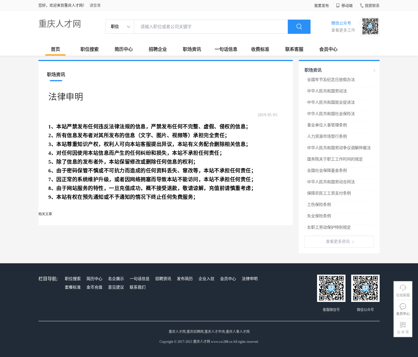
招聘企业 (158, 49)
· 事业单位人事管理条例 (326, 125)
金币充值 (94, 287)
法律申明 (250, 279)
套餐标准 (73, 287)
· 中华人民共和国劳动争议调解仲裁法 (338, 148)
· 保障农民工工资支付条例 (328, 193)
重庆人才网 (59, 23)
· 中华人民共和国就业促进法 (330, 102)
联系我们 (138, 287)
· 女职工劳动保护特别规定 (328, 227)
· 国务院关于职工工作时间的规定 (334, 159)
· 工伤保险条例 (318, 204)
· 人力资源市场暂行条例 (326, 136)
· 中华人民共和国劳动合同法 (330, 182)
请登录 (95, 5)
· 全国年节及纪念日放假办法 (330, 80)
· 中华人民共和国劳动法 (326, 91)
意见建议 (116, 287)
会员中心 (328, 49)
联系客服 (294, 49)
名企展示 (116, 279)
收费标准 (260, 49)
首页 (55, 49)
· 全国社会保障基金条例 (326, 170)
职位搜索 (89, 49)
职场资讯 (192, 49)
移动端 (347, 5)
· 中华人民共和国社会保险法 (330, 114)
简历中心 (124, 49)
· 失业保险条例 (318, 216)
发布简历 (185, 279)
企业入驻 (206, 279)
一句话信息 (226, 49)
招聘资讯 (163, 279)
